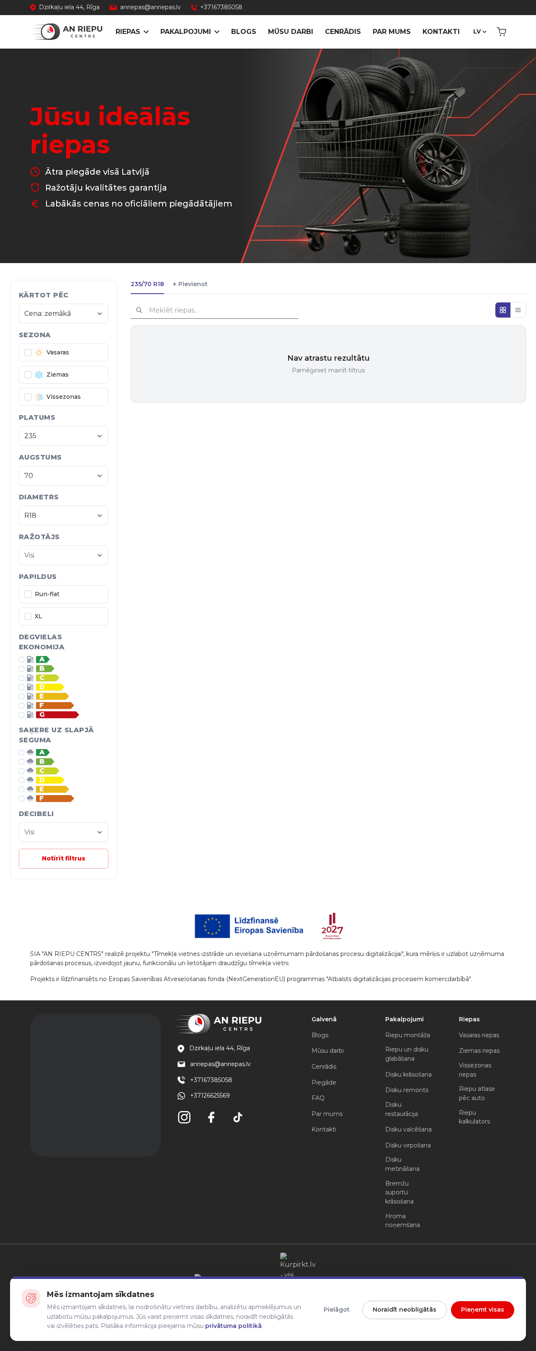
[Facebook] (211, 1117)
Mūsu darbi (290, 32)
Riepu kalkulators (474, 1117)
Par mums (392, 32)
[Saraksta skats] (518, 310)
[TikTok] (238, 1117)
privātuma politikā (233, 1326)
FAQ (318, 1098)
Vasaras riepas (479, 1035)
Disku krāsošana (408, 1074)
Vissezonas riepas (475, 1070)
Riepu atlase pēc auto (477, 1093)
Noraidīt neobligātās (404, 1309)
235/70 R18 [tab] (147, 284)
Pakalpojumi (185, 32)
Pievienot (190, 284)
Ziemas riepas (479, 1050)
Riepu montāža (407, 1035)
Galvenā (324, 1019)
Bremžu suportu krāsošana (399, 1192)
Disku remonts (406, 1090)
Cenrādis (343, 32)
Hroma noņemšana (402, 1220)
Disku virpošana (408, 1145)
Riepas (128, 32)
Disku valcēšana (408, 1129)
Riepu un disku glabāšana (406, 1054)
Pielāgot (337, 1309)
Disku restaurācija (401, 1109)
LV (477, 31)
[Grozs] (501, 31)
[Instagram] (184, 1117)
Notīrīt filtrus (63, 858)
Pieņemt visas (482, 1309)
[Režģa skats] (502, 310)
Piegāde (324, 1082)
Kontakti (441, 32)
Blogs (243, 32)
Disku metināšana (402, 1164)
